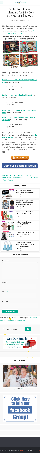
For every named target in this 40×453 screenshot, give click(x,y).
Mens (36, 178)
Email (5, 292)
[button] (34, 39)
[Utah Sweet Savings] (20, 2)
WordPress (36, 450)
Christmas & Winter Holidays (13, 178)
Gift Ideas (28, 178)
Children (29, 175)
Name (5, 282)
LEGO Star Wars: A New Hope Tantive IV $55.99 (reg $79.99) (25, 192)
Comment (5, 261)
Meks (21, 450)
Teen (5, 180)
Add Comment (25, 21)
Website (5, 301)
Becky (23, 389)
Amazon (5, 175)
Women (11, 180)
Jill (15, 389)
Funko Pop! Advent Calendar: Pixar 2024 (17, 95)
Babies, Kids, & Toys (17, 175)
